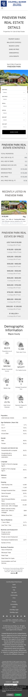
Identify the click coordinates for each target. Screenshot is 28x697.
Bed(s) (3, 103)
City (14, 590)
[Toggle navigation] (2, 8)
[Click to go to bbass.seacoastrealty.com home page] (13, 3)
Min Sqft (4, 117)
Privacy (14, 602)
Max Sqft (4, 124)
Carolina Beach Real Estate (14, 582)
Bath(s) (4, 110)
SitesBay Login (14, 612)
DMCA (14, 607)
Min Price (4, 89)
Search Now (14, 132)
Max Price (4, 96)
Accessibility (14, 604)
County (14, 587)
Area (14, 598)
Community (14, 595)
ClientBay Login (14, 609)
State (14, 584)
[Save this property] (25, 203)
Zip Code (14, 592)
